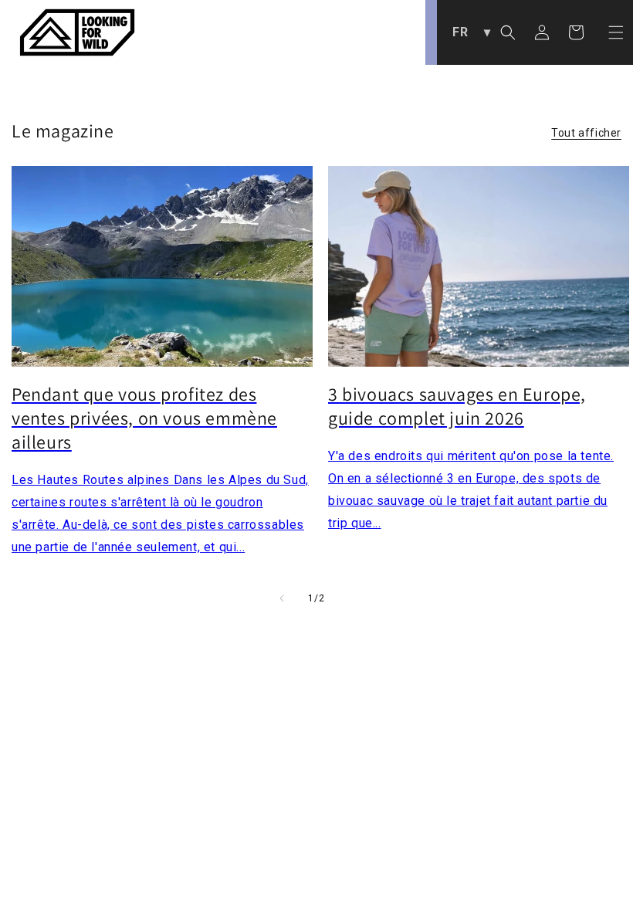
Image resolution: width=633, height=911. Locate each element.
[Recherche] (508, 32)
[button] (616, 32)
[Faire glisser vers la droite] (351, 598)
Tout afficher (586, 133)
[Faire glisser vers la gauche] (282, 598)
